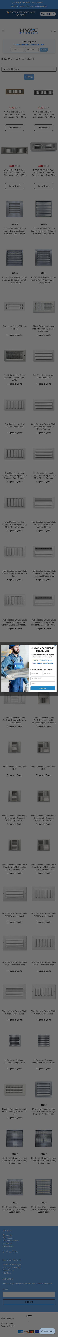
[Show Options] (53, 678)
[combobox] (42, 678)
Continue (42, 688)
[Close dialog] (55, 646)
